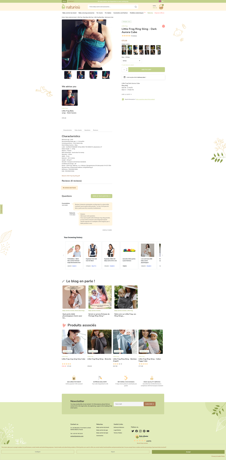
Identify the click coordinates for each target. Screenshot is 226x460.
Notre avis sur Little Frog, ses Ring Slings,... (125, 315)
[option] (69, 105)
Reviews (95, 130)
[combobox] (132, 61)
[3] (126, 35)
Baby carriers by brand (102, 427)
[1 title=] (62, 364)
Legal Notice (117, 430)
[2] (124, 35)
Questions (87, 130)
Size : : (126, 57)
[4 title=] (68, 364)
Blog (64, 1)
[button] (63, 255)
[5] (129, 35)
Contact (71, 1)
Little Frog (130, 310)
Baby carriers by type (102, 433)
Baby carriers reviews (69, 310)
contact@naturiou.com (76, 436)
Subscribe (148, 404)
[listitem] (74, 255)
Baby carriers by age (102, 430)
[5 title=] (70, 364)
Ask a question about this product (145, 99)
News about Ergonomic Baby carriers (85, 310)
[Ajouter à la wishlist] (163, 26)
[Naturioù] (71, 6)
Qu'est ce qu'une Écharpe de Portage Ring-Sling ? (99, 315)
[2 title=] (64, 364)
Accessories (99, 435)
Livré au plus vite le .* (136, 77)
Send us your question (101, 196)
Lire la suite (126, 94)
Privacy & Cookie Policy (218, 456)
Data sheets (78, 130)
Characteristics (67, 130)
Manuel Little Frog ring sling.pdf (71, 175)
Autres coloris (126, 44)
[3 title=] (66, 364)
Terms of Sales (118, 433)
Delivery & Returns (119, 427)
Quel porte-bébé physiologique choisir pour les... (72, 316)
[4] (128, 35)
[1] (122, 35)
